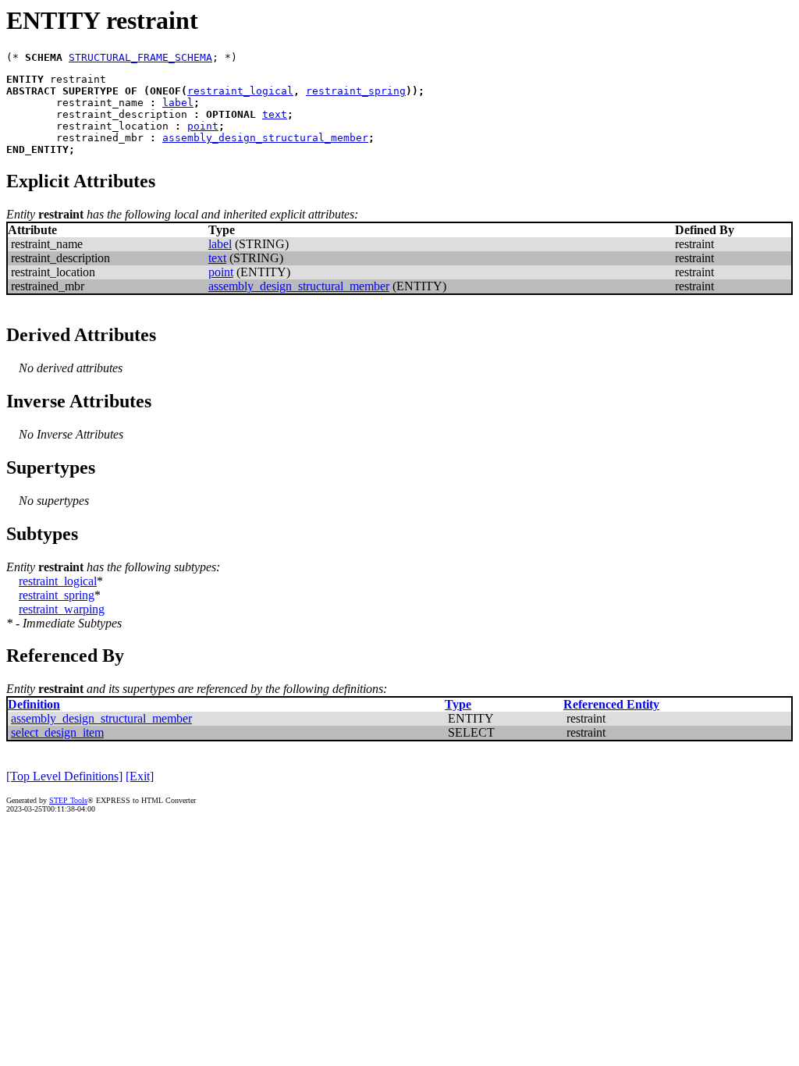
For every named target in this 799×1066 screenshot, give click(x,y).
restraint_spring (356, 91)
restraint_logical (240, 91)
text (274, 114)
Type (458, 704)
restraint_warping (62, 609)
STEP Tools (68, 800)
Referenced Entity (611, 704)
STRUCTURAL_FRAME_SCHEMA (140, 57)
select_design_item (57, 732)
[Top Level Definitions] (64, 776)
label (178, 102)
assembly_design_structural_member (265, 138)
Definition (34, 704)
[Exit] (140, 776)
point (202, 126)
